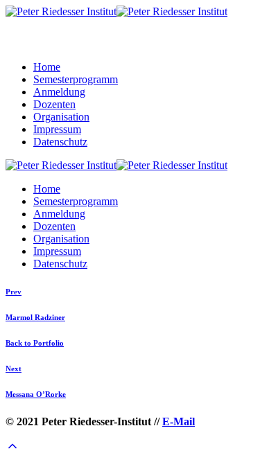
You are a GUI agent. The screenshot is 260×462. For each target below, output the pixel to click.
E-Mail (178, 421)
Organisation (61, 117)
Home (46, 67)
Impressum (57, 129)
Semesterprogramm (75, 79)
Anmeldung (59, 92)
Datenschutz (60, 142)
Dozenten (54, 104)
